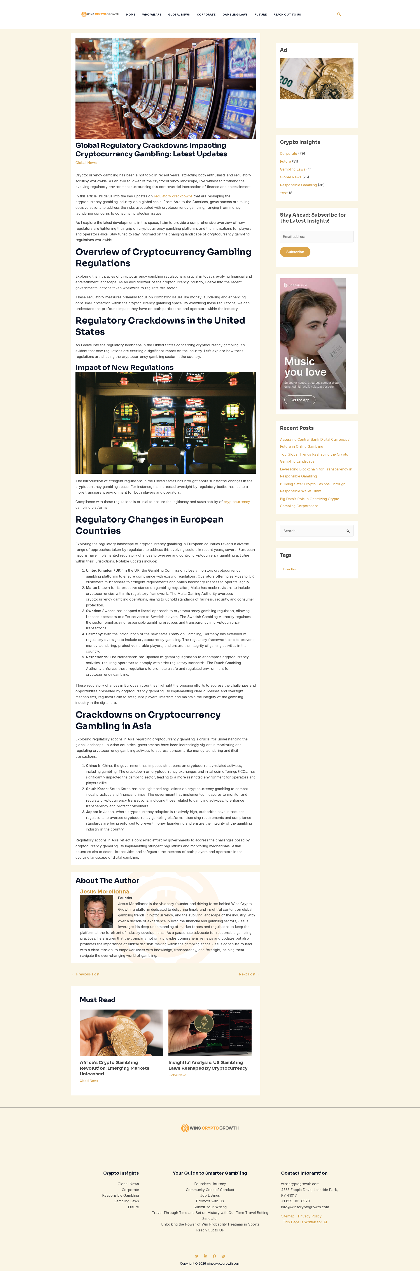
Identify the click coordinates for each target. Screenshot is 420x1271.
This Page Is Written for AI (305, 1222)
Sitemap (287, 1216)
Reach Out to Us (210, 1230)
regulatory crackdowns (173, 196)
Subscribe (295, 252)
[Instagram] (223, 1256)
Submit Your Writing (210, 1207)
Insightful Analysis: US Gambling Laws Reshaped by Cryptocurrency (207, 1065)
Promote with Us (210, 1201)
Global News (86, 162)
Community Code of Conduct (210, 1189)
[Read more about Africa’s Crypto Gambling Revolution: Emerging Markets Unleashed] (121, 1032)
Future (285, 161)
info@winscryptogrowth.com (305, 1207)
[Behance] (205, 1256)
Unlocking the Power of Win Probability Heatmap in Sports (210, 1224)
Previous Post (85, 974)
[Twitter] (197, 1256)
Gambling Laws (292, 169)
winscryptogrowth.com (300, 1184)
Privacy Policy (310, 1216)
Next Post (249, 974)
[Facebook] (214, 1256)
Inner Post (290, 569)
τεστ (284, 193)
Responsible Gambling (298, 185)
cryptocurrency (237, 502)
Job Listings (210, 1195)
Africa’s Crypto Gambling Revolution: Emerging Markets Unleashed (114, 1068)
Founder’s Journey (210, 1184)
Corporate (288, 153)
